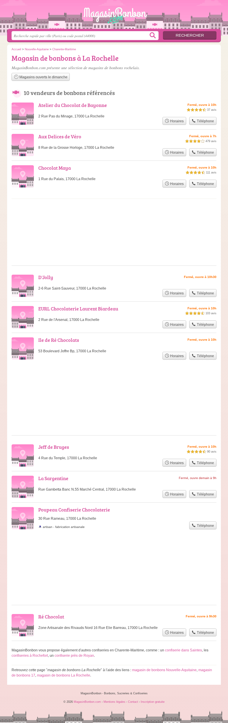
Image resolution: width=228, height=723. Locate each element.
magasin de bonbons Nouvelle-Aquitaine (164, 670)
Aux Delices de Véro (59, 136)
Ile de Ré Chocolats (58, 339)
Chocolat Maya (54, 167)
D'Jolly (45, 277)
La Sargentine (53, 478)
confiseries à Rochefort (30, 655)
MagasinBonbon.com (114, 16)
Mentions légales (114, 701)
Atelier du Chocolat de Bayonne (72, 105)
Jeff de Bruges (53, 446)
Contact (133, 701)
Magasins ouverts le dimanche (42, 77)
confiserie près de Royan (74, 655)
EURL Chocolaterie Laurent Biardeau (78, 308)
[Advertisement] (114, 556)
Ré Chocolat (51, 616)
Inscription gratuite (153, 701)
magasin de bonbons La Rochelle (63, 675)
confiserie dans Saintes (183, 650)
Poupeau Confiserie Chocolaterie (74, 509)
